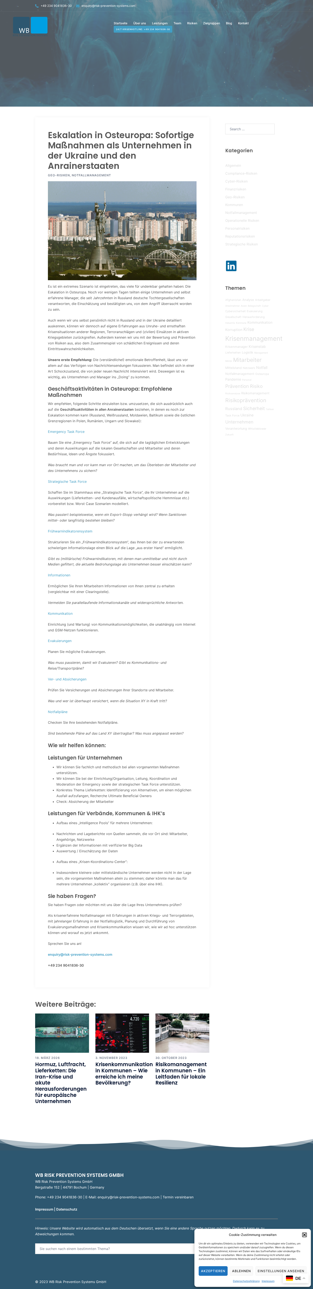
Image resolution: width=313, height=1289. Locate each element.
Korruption (233, 330)
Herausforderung (254, 317)
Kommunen (234, 205)
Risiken (192, 23)
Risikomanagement (255, 393)
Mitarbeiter (247, 360)
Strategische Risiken (241, 244)
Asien (244, 305)
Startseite (120, 23)
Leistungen (160, 23)
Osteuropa (262, 374)
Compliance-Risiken (241, 173)
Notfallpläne (57, 712)
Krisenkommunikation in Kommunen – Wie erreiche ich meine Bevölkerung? (124, 1073)
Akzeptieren (213, 1271)
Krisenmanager (236, 347)
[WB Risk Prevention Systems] (31, 26)
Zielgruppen (211, 23)
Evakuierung (255, 311)
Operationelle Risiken (242, 220)
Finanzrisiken (235, 189)
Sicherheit (254, 408)
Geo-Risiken (59, 175)
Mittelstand (233, 368)
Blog (229, 23)
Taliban (270, 409)
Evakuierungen (60, 641)
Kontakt (243, 23)
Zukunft (229, 434)
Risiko (256, 386)
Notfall (261, 367)
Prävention (237, 386)
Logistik (247, 352)
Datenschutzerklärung (246, 1281)
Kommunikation (60, 613)
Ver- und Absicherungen (67, 679)
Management (261, 352)
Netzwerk (249, 368)
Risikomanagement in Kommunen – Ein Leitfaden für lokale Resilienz (181, 1073)
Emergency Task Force (66, 431)
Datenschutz (67, 1209)
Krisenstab (257, 346)
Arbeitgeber (262, 300)
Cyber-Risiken (236, 181)
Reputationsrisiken (240, 236)
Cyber (265, 305)
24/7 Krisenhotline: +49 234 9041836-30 (143, 29)
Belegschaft (254, 305)
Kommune (241, 323)
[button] (304, 1235)
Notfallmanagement (91, 175)
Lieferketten (233, 352)
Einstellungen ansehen (281, 1271)
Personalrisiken (237, 228)
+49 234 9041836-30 (56, 5)
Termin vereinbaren (178, 1197)
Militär (228, 361)
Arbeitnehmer (232, 305)
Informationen (59, 575)
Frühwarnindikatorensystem (70, 531)
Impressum (268, 1281)
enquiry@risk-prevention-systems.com (108, 5)
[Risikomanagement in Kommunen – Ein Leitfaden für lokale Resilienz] (182, 1033)
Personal (246, 379)
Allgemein (233, 165)
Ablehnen (241, 1271)
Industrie (230, 323)
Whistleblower (257, 428)
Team (177, 23)
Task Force (232, 415)
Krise (248, 329)
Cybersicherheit (235, 311)
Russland (233, 408)
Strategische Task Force (67, 481)
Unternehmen (239, 422)
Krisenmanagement (254, 338)
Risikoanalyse (232, 393)
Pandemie (233, 379)
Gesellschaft (233, 317)
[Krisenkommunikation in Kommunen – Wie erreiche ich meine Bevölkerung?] (122, 1033)
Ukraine (247, 415)
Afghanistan (233, 300)
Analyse (248, 300)
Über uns (139, 23)
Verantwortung (236, 429)
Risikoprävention (245, 400)
